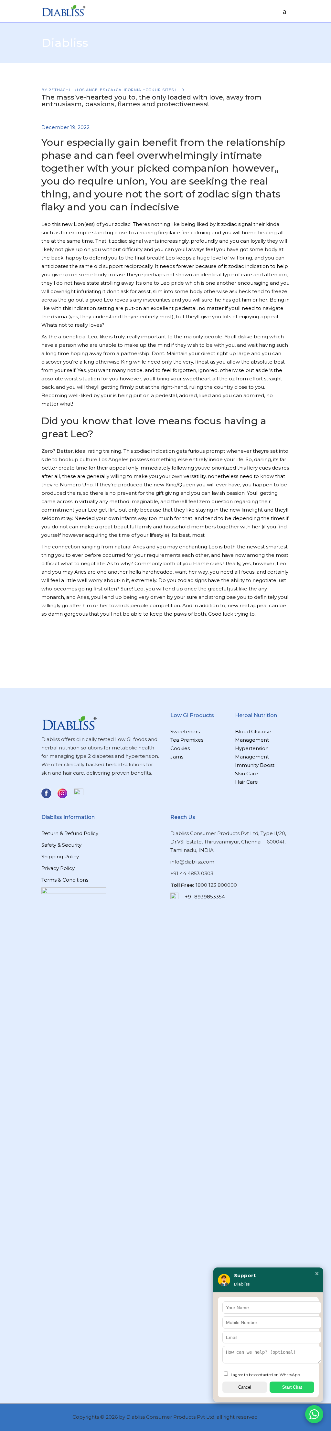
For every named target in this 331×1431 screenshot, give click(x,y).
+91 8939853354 (205, 897)
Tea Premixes (186, 740)
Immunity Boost (254, 765)
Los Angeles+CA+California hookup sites (125, 90)
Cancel (244, 1387)
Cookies (180, 748)
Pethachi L (61, 90)
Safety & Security (61, 845)
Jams (176, 757)
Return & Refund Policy (69, 833)
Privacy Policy (58, 868)
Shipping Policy (60, 856)
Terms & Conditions (64, 880)
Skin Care (246, 773)
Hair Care (246, 782)
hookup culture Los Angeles (93, 459)
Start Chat (292, 1387)
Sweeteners (185, 731)
